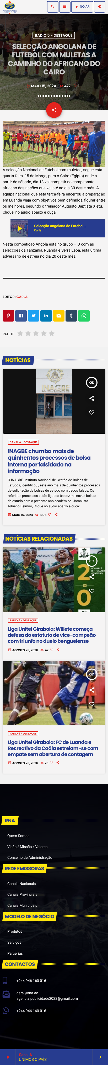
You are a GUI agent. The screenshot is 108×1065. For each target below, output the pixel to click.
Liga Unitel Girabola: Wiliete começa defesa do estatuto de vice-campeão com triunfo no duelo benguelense (52, 635)
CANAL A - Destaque (23, 442)
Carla (22, 296)
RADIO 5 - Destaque (53, 35)
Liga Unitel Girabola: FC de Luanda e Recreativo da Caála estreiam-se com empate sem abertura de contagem (53, 748)
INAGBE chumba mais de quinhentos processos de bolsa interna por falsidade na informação (49, 461)
